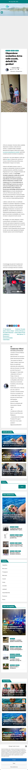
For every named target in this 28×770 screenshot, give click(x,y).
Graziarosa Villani (15, 67)
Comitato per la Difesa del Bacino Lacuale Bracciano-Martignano (16, 413)
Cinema (5, 688)
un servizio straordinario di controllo (11, 152)
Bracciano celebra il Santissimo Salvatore (15, 553)
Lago (17, 646)
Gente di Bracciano (14, 387)
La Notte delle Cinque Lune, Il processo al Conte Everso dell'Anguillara (17, 397)
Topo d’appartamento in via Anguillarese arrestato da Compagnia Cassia (13, 457)
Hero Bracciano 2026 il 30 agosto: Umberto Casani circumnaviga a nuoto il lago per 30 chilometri (13, 517)
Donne (8, 688)
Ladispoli (4, 589)
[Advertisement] (14, 34)
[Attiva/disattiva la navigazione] (26, 12)
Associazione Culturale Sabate (15, 406)
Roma (3, 599)
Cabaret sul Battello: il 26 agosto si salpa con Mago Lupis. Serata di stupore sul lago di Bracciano (16, 546)
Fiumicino (4, 596)
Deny (14, 763)
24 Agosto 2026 (8, 518)
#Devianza (12, 71)
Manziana (4, 575)
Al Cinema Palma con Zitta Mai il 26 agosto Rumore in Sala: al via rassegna (13, 692)
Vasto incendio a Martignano (14, 667)
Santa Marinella (6, 592)
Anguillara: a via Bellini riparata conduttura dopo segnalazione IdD (16, 642)
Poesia (20, 646)
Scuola (17, 50)
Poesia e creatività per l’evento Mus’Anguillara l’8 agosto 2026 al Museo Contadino (16, 650)
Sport (13, 717)
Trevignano (5, 572)
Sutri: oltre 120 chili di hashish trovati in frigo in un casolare (13, 471)
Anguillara (4, 565)
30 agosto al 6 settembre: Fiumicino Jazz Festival (13, 706)
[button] (26, 746)
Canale (4, 578)
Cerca (4, 482)
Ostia (8, 159)
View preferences (14, 766)
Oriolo (3, 582)
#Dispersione (19, 71)
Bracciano (8, 50)
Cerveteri (4, 585)
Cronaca (12, 50)
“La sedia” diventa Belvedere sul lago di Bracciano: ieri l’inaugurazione (15, 661)
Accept (14, 759)
